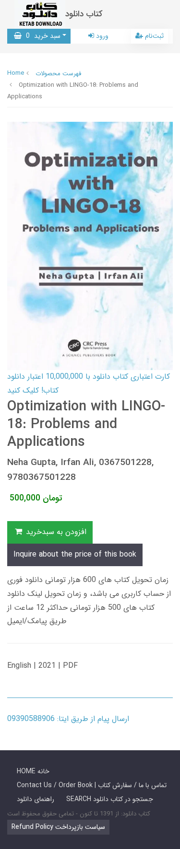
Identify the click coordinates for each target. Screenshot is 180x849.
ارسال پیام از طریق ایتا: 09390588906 (68, 719)
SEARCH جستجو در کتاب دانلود (109, 799)
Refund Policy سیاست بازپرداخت (58, 827)
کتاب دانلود (84, 14)
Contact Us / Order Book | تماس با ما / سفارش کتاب (92, 785)
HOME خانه (33, 771)
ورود (101, 36)
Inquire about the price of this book (74, 554)
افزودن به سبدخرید (55, 532)
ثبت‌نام (153, 36)
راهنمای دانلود (35, 799)
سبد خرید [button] (41, 36)
